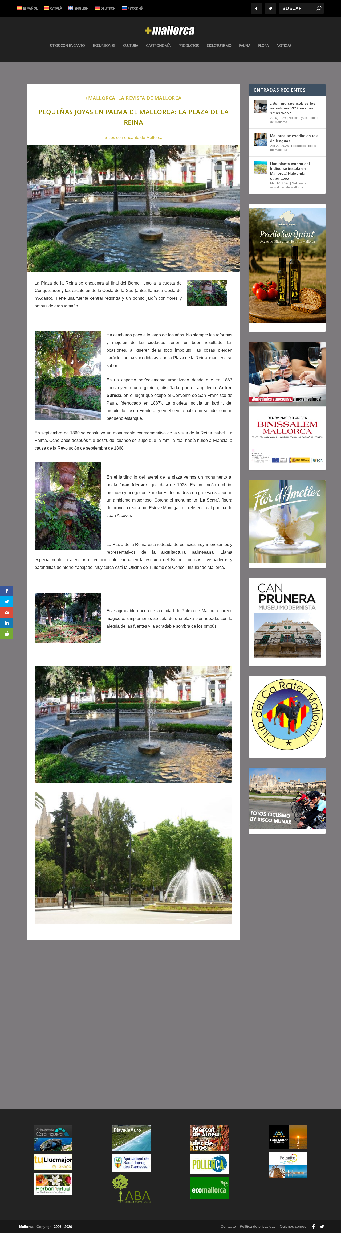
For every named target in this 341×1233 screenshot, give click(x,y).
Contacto (228, 1226)
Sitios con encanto (67, 45)
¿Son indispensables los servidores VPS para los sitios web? (292, 108)
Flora (263, 45)
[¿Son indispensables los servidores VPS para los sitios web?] (260, 106)
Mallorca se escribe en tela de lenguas (294, 138)
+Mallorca (25, 1227)
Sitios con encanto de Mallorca (133, 137)
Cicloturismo (219, 45)
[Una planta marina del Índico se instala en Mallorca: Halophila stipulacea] (260, 167)
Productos (188, 45)
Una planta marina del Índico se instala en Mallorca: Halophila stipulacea (290, 171)
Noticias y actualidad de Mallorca (288, 186)
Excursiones (104, 45)
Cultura (130, 45)
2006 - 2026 (63, 1227)
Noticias (284, 45)
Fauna (244, 45)
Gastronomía (158, 45)
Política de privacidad (258, 1226)
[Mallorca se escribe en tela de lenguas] (260, 139)
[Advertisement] (133, 1020)
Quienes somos (293, 1226)
